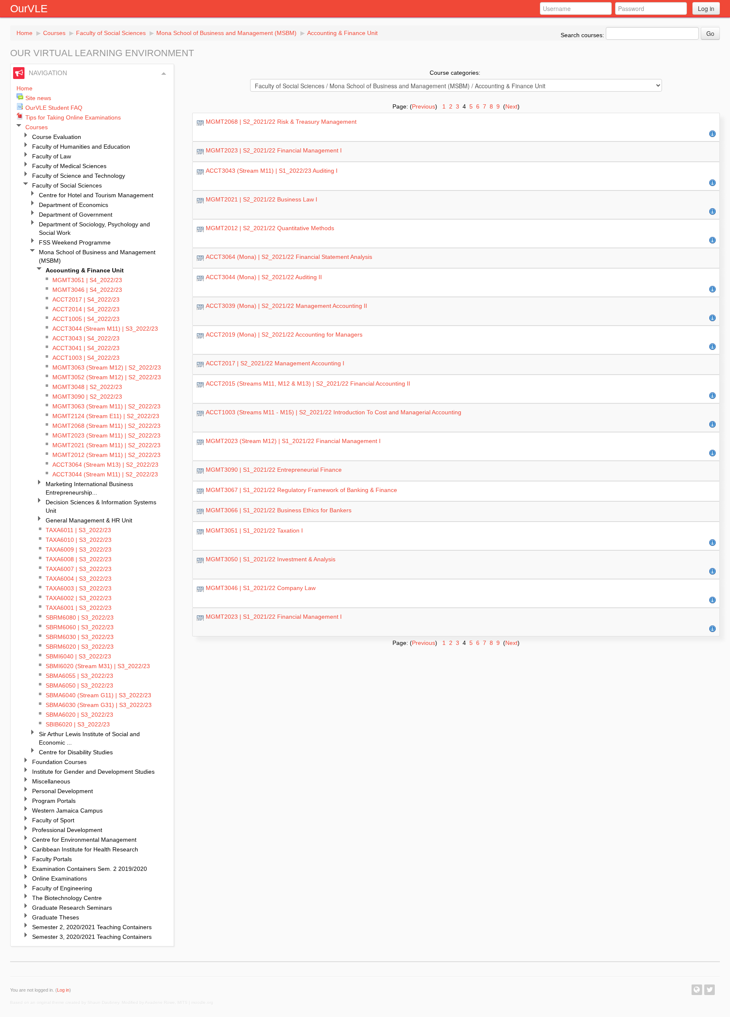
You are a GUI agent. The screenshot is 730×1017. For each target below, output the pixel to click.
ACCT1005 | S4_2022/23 (86, 318)
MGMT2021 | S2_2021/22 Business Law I (261, 199)
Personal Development (62, 791)
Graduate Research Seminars (72, 907)
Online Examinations (59, 878)
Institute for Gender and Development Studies (93, 771)
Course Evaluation (56, 136)
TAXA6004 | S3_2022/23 (79, 578)
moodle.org (202, 1002)
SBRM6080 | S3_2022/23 (80, 617)
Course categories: (455, 72)
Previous (423, 106)
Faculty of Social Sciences (111, 33)
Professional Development (67, 830)
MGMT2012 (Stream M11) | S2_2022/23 (106, 454)
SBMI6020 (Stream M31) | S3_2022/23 (98, 666)
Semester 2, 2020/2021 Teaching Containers (92, 927)
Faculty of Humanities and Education (81, 146)
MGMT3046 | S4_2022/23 (87, 289)
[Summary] (712, 133)
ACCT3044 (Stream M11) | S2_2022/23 (105, 474)
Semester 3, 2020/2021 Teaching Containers (92, 936)
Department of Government (75, 214)
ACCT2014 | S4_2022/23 (86, 309)
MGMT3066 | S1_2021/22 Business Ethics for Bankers (278, 510)
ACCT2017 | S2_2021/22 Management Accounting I (275, 363)
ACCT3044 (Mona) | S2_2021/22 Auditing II (264, 277)
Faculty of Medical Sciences (69, 166)
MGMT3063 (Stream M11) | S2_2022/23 (106, 406)
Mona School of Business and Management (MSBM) (226, 33)
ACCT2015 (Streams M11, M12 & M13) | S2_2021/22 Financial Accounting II (308, 383)
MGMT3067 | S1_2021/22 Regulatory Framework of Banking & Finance (301, 490)
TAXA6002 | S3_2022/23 (79, 598)
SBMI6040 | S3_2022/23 (78, 656)
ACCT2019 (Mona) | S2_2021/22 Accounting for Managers (284, 334)
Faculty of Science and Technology (78, 175)
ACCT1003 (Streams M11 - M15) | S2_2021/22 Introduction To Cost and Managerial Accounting (333, 412)
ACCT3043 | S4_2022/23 (86, 338)
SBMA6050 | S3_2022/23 (79, 685)
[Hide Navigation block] (164, 73)
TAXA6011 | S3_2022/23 (78, 530)
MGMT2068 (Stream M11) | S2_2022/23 (106, 425)
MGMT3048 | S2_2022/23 (87, 386)
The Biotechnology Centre (67, 898)
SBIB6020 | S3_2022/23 (78, 724)
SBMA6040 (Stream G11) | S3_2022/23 (98, 695)
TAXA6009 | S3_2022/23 (79, 549)
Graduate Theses (55, 917)
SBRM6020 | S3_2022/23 (80, 646)
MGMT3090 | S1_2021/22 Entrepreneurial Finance (274, 469)
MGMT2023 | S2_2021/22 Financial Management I (274, 150)
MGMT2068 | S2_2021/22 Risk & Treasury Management (281, 121)
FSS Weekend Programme (75, 242)
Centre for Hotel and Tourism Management (96, 195)
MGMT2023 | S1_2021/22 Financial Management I (274, 616)
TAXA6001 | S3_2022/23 (79, 607)
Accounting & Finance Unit (342, 33)
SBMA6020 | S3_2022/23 (79, 714)
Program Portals (54, 800)
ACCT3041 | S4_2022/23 (86, 348)
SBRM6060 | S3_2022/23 (80, 627)
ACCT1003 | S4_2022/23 (86, 357)
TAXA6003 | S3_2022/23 (79, 588)
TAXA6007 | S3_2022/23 (79, 569)
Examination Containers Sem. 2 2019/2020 (89, 868)
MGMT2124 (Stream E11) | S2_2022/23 (105, 416)
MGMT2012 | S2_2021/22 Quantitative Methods (270, 228)
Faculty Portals (52, 859)
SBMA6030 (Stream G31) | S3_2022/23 (99, 705)
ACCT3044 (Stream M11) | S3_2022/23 (105, 328)
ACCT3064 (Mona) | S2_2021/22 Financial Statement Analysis (289, 256)
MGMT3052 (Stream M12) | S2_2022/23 (106, 377)
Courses (54, 33)
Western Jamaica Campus (67, 810)
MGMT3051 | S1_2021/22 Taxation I (254, 530)
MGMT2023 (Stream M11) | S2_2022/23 (106, 435)
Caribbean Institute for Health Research (85, 849)
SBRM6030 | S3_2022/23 (80, 637)
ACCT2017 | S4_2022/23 (86, 299)
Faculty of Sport (53, 820)
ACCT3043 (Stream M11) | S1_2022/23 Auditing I (272, 170)
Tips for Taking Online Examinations (73, 117)
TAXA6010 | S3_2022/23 (79, 539)
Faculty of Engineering (62, 888)
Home (24, 33)
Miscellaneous (51, 781)
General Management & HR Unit (89, 520)
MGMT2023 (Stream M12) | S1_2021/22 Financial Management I (293, 441)
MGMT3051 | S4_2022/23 (87, 280)
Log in (706, 8)
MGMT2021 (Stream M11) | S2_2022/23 (106, 445)
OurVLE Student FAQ (53, 107)
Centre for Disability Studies (76, 752)
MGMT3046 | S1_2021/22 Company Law (261, 588)
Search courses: (583, 35)
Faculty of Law (51, 156)
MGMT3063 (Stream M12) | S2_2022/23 (106, 367)
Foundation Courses (59, 762)
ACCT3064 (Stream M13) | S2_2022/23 (105, 464)
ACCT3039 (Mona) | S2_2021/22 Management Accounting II (286, 305)
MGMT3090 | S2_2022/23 (87, 396)
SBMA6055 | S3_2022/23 (79, 675)
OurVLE (29, 8)
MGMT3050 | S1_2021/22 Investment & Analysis (270, 559)
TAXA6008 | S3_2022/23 (79, 559)
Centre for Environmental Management (84, 839)
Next (511, 106)
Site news (38, 98)
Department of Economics (73, 204)
